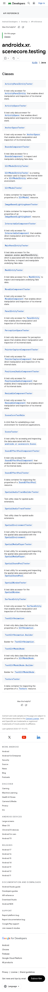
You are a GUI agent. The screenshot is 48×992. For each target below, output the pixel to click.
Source (5, 764)
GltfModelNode (26, 658)
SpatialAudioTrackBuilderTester (22, 492)
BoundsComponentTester (17, 147)
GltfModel (24, 197)
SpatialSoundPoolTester (17, 563)
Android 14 (6, 862)
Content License (32, 718)
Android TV (7, 838)
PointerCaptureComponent (18, 359)
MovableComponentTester (17, 289)
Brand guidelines (27, 972)
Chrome (5, 949)
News (4, 768)
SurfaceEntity (34, 606)
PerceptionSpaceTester (17, 330)
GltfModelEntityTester (17, 166)
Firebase (5, 954)
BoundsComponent (14, 156)
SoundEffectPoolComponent (19, 460)
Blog (4, 773)
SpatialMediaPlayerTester (18, 544)
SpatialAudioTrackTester (18, 508)
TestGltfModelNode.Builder (19, 665)
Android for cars (9, 834)
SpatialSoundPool (14, 575)
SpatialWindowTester (15, 582)
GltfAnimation (26, 628)
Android (5, 751)
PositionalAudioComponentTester (22, 371)
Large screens (8, 821)
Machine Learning (9, 793)
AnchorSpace (33, 134)
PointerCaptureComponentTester (21, 349)
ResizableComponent (15, 403)
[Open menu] (4, 3)
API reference (11, 13)
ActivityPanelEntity (15, 93)
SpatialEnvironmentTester (18, 525)
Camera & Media (9, 801)
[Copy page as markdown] (13, 58)
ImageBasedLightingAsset (18, 216)
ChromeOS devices (10, 830)
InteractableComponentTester (20, 223)
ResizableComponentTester (18, 393)
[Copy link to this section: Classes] (16, 74)
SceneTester (11, 431)
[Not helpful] (23, 27)
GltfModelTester (13, 188)
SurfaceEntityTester (15, 599)
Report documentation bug (13, 919)
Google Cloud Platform (12, 958)
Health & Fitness (8, 797)
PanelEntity (33, 318)
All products (7, 962)
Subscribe (36, 978)
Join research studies (11, 928)
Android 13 (6, 867)
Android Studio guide (11, 887)
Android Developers (10, 22)
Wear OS (6, 825)
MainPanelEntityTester (16, 245)
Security (5, 760)
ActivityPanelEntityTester (19, 84)
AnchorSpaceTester (15, 127)
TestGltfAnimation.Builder (19, 635)
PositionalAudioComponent (18, 381)
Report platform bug (10, 915)
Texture (23, 688)
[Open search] (28, 3)
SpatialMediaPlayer (15, 556)
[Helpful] (19, 27)
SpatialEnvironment (15, 537)
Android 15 (6, 858)
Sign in (41, 3)
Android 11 (6, 875)
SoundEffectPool (27, 482)
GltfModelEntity (17, 178)
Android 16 (6, 854)
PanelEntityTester (14, 311)
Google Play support (10, 924)
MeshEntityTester (14, 270)
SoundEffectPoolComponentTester (22, 451)
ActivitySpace (12, 115)
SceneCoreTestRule (15, 415)
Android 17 (6, 849)
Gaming (5, 788)
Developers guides (10, 891)
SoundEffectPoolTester (17, 473)
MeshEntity (34, 277)
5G (3, 810)
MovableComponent (14, 299)
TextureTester (12, 679)
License (14, 972)
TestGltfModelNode (15, 648)
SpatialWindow (12, 592)
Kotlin (34, 62)
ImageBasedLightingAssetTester (21, 204)
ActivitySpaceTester (15, 105)
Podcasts (6, 777)
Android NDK (7, 904)
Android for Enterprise (11, 755)
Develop (24, 22)
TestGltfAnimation (14, 618)
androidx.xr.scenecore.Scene (20, 444)
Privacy (5, 805)
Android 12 (6, 871)
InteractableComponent (17, 233)
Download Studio (9, 899)
